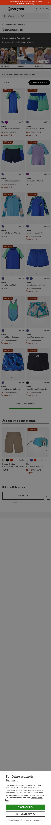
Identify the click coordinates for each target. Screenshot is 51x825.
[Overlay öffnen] (33, 3)
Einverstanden (25, 807)
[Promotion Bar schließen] (48, 2)
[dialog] (25, 798)
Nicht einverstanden (25, 814)
